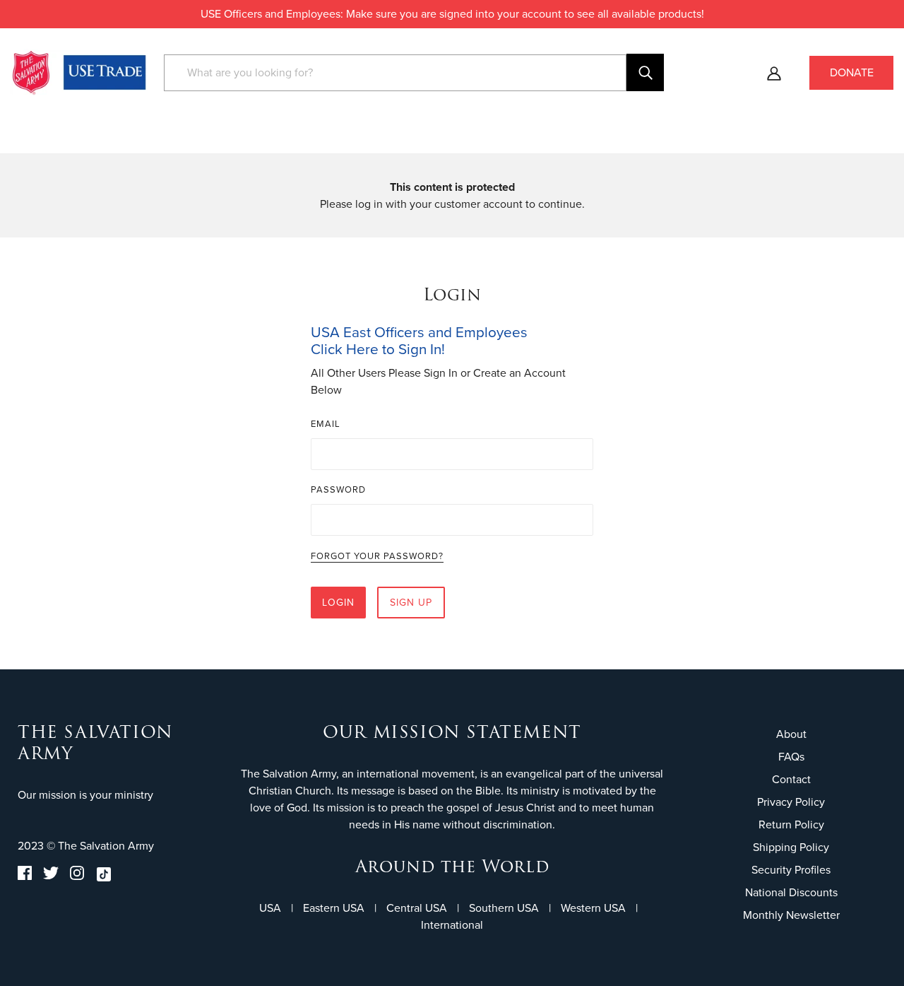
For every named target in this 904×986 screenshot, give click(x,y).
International (452, 925)
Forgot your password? (377, 557)
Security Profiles (791, 870)
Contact (791, 779)
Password (338, 489)
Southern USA (504, 908)
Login (338, 602)
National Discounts (791, 892)
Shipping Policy (791, 847)
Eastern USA (333, 908)
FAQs (791, 757)
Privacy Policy (791, 802)
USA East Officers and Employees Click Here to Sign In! (419, 341)
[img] (25, 877)
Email (325, 423)
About (791, 734)
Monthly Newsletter (791, 915)
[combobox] (395, 72)
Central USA (416, 908)
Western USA (593, 908)
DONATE (852, 72)
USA (270, 908)
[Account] (774, 72)
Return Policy (791, 824)
